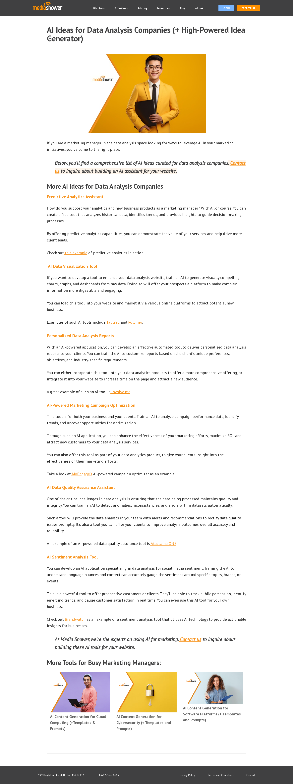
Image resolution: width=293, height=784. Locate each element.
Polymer (134, 322)
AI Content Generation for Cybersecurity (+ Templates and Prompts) (143, 722)
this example (75, 252)
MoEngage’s (81, 474)
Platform (99, 8)
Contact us (190, 639)
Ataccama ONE (163, 543)
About (199, 8)
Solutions (121, 8)
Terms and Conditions (221, 775)
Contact (250, 775)
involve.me (120, 391)
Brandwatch (75, 619)
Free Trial (249, 8)
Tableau (112, 322)
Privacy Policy (187, 775)
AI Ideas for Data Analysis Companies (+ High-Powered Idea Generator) (146, 34)
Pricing (142, 8)
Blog (183, 8)
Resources (163, 8)
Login (226, 8)
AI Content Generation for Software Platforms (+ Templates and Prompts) (212, 714)
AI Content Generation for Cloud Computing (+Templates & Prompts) (78, 722)
